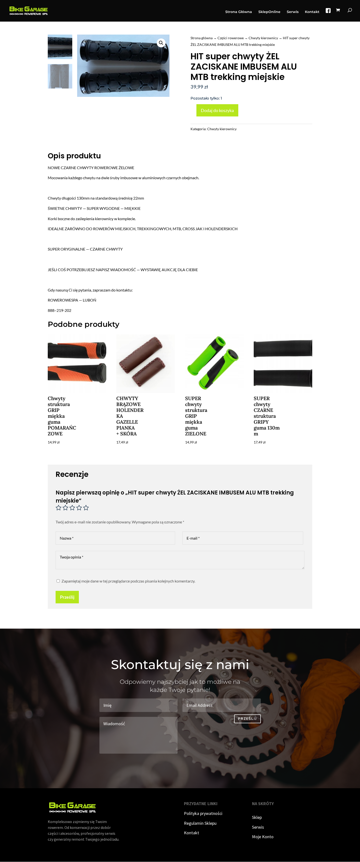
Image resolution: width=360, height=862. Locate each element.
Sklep (257, 817)
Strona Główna (238, 12)
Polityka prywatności (203, 813)
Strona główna (202, 38)
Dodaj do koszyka (217, 110)
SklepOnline (269, 12)
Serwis (293, 12)
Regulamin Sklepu (200, 823)
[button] (161, 42)
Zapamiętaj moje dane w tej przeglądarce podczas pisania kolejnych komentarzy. (128, 581)
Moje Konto (263, 836)
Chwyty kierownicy (263, 38)
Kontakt (312, 12)
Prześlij (67, 597)
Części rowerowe (230, 38)
